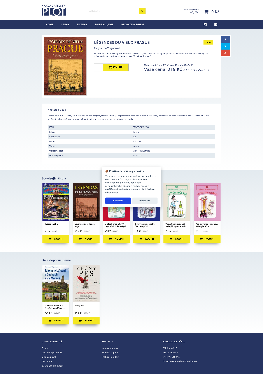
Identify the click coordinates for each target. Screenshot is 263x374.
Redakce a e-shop (132, 24)
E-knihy (82, 24)
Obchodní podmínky (52, 352)
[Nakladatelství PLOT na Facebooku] (215, 24)
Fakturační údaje (110, 356)
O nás (45, 348)
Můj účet (191, 11)
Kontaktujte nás (110, 348)
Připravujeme (104, 24)
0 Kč (214, 11)
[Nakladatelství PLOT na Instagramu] (205, 24)
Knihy (65, 24)
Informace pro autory (52, 365)
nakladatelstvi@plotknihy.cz (184, 361)
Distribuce (47, 361)
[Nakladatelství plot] (63, 10)
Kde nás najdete (110, 352)
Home (49, 24)
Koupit (117, 67)
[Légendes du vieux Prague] (65, 66)
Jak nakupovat (49, 356)
